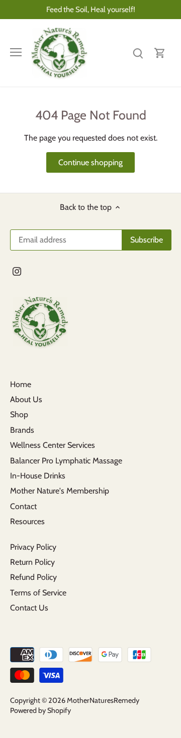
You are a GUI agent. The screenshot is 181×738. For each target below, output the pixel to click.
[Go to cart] (160, 52)
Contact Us (29, 607)
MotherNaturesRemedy (103, 700)
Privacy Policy (33, 547)
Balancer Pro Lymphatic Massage (66, 460)
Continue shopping (90, 162)
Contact (23, 506)
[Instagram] (17, 271)
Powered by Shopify (40, 710)
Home (20, 384)
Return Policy (32, 562)
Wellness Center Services (52, 445)
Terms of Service (38, 592)
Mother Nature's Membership (59, 491)
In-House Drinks (37, 475)
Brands (22, 430)
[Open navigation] (16, 52)
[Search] (138, 52)
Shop (19, 414)
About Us (26, 399)
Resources (27, 521)
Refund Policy (33, 577)
